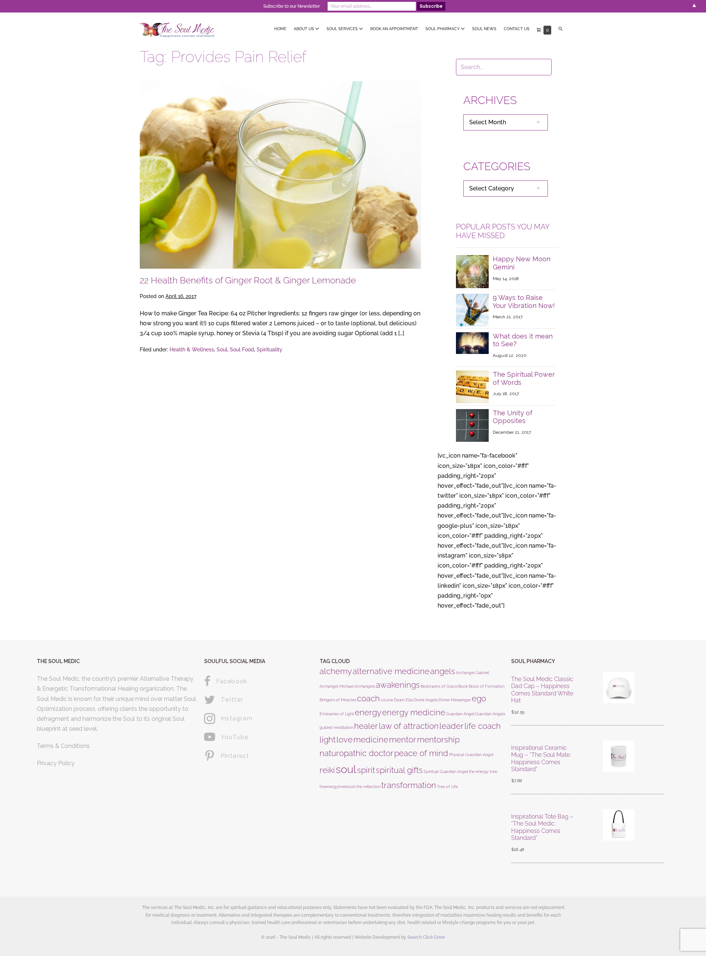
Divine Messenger (455, 700)
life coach (482, 726)
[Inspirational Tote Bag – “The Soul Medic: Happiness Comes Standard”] (619, 833)
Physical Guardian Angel (471, 754)
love (344, 739)
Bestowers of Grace (439, 686)
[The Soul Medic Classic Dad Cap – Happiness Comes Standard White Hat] (619, 696)
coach (368, 698)
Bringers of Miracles (338, 700)
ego (479, 698)
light (328, 739)
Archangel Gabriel (472, 672)
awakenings (398, 685)
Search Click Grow (426, 937)
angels (442, 671)
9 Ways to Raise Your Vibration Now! (524, 301)
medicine (370, 739)
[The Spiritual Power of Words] (472, 386)
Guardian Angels (490, 714)
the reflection (368, 786)
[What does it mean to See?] (472, 342)
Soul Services (343, 28)
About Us (304, 28)
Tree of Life (447, 786)
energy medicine (413, 712)
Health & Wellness (192, 349)
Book (463, 686)
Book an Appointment (394, 28)
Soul (222, 349)
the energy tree (483, 771)
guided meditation (336, 727)
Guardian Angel (460, 714)
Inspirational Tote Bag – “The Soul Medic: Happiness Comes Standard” (542, 827)
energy (368, 712)
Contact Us (517, 28)
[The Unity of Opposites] (472, 424)
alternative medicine (391, 671)
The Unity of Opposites (512, 417)
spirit (366, 770)
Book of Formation (486, 686)
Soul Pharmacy (443, 28)
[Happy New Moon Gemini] (472, 271)
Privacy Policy (56, 763)
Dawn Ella (403, 700)
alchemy (336, 671)
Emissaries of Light (337, 714)
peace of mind (421, 753)
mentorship (438, 739)
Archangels (364, 686)
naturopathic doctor (356, 753)
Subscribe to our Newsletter (291, 6)
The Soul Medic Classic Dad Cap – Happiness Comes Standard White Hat (542, 690)
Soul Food (242, 349)
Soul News (484, 28)
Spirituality (269, 349)
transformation (408, 785)
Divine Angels (425, 700)
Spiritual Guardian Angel (446, 771)
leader (451, 726)
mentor (402, 739)
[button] (560, 29)
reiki (327, 770)
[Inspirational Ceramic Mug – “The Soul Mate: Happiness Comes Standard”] (619, 765)
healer (366, 726)
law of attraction (409, 726)
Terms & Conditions (63, 745)
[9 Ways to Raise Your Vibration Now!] (472, 309)
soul (346, 769)
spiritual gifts (399, 770)
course (387, 700)
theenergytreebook (338, 786)
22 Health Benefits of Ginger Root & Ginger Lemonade (248, 280)
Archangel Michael (337, 686)
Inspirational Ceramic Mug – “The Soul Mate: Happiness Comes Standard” (541, 758)
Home (280, 28)
